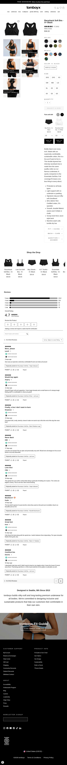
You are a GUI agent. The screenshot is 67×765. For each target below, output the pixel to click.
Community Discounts (9, 668)
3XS (47, 77)
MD (52, 83)
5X (52, 93)
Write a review (48, 28)
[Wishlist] (61, 7)
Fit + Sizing (54, 229)
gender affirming (34, 11)
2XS (53, 77)
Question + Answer (54, 239)
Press (5, 703)
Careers (5, 693)
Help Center (6, 659)
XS (59, 77)
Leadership (6, 697)
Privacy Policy (49, 757)
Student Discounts (8, 671)
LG (58, 83)
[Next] (62, 114)
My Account (6, 652)
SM (47, 83)
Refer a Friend (38, 665)
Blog (4, 690)
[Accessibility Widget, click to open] (2, 762)
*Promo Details (38, 668)
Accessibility (7, 684)
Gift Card (5, 662)
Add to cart (49, 141)
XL (47, 88)
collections (53, 11)
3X (57, 88)
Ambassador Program (9, 687)
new (8, 11)
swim (41, 11)
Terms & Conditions (34, 757)
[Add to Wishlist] (18, 21)
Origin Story (6, 700)
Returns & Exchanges (9, 656)
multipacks (25, 11)
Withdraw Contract (8, 674)
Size (46, 73)
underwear (14, 11)
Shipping (5, 665)
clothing (47, 11)
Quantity (48, 99)
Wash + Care (54, 233)
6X (57, 93)
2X (52, 88)
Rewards (5, 706)
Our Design (37, 659)
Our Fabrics (37, 656)
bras (19, 11)
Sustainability (38, 662)
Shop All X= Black (50, 67)
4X (47, 93)
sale (59, 11)
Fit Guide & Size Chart (40, 652)
